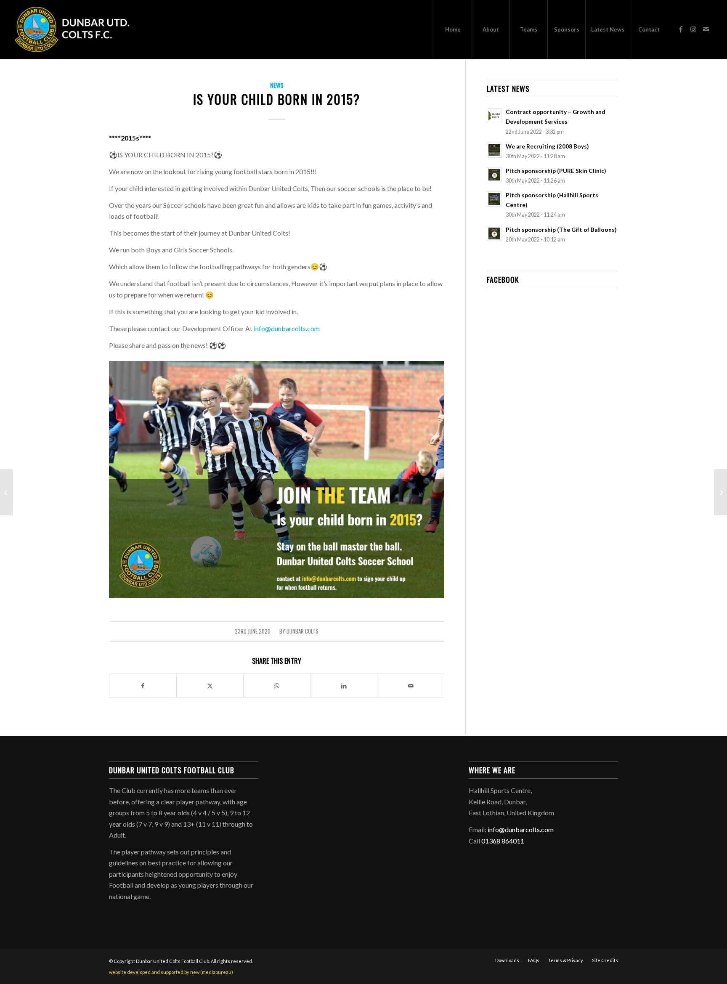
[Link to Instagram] (693, 29)
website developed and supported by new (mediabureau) (171, 972)
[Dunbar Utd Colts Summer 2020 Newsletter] (720, 492)
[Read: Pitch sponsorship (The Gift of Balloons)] (494, 233)
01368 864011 (502, 841)
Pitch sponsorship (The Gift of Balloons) (561, 229)
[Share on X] (210, 686)
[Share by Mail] (410, 686)
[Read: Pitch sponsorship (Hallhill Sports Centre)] (494, 199)
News (277, 85)
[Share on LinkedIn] (343, 686)
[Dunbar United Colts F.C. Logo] (76, 29)
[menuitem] (453, 29)
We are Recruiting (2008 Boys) (547, 146)
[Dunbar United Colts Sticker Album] (6, 492)
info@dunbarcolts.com (287, 328)
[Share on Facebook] (142, 686)
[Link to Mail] (706, 29)
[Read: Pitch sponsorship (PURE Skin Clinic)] (494, 174)
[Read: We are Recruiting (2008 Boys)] (494, 150)
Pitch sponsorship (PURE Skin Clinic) (556, 170)
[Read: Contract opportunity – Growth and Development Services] (494, 115)
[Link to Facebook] (680, 29)
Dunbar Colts (302, 631)
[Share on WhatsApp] (277, 686)
